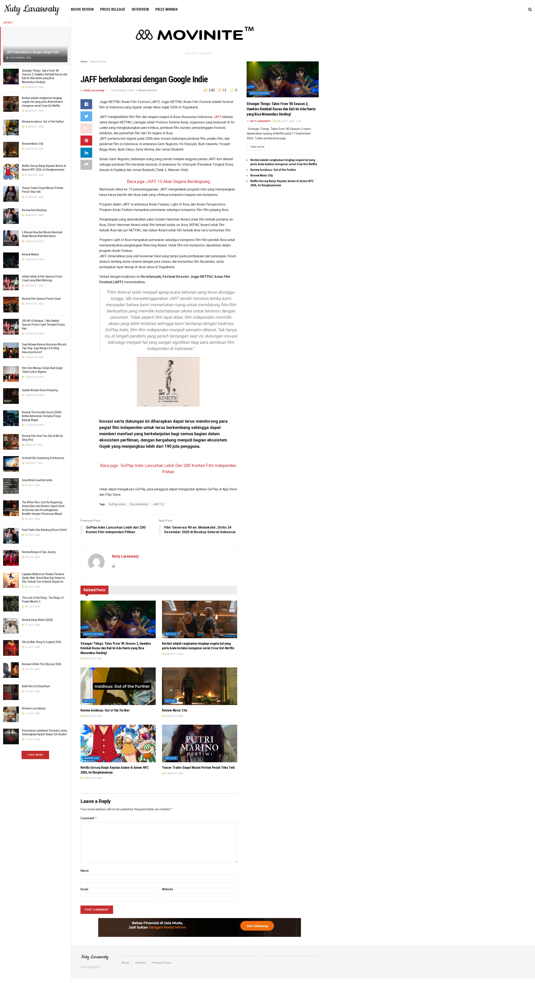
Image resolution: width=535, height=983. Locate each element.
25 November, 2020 (122, 90)
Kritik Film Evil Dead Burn (36, 686)
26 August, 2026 (92, 658)
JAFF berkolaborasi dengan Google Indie (32, 52)
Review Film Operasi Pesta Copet (41, 298)
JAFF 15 (158, 504)
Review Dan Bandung (34, 210)
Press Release (112, 9)
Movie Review (82, 9)
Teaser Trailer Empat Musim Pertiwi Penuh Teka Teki (198, 768)
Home (83, 61)
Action (170, 701)
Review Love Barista (34, 708)
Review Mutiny (30, 254)
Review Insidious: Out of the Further (43, 121)
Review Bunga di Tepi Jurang (38, 552)
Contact (140, 962)
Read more (258, 147)
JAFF (217, 117)
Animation (91, 758)
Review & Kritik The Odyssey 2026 (41, 664)
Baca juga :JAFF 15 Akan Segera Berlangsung (168, 181)
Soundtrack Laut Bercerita (37, 480)
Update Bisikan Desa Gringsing (40, 390)
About (125, 962)
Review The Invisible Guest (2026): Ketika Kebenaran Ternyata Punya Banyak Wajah (42, 416)
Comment (88, 818)
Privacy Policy (161, 962)
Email (84, 889)
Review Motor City (32, 143)
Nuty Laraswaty (94, 90)
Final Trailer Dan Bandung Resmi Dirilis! (44, 529)
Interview (140, 9)
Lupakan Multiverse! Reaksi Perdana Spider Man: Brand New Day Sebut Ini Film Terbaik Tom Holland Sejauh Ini (43, 577)
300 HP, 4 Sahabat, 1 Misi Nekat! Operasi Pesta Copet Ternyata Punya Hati (43, 324)
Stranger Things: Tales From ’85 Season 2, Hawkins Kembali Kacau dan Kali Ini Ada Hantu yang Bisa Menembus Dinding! (115, 648)
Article (171, 634)
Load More (35, 754)
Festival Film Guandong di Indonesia (43, 458)
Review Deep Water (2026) (37, 620)
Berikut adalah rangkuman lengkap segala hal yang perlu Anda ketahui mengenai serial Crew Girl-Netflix (42, 101)
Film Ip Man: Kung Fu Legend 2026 (41, 642)
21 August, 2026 (92, 778)
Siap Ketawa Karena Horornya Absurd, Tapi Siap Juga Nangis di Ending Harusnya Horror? (44, 348)
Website (167, 889)
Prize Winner (166, 9)
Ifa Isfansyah (139, 504)
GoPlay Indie (117, 504)
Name (84, 870)
